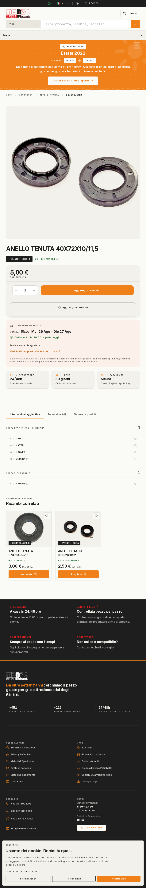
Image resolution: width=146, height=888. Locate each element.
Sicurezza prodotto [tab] (85, 414)
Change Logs (89, 781)
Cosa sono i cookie (19, 871)
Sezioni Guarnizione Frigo (97, 774)
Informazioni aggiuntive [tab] (25, 414)
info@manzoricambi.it (23, 828)
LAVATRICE (26, 95)
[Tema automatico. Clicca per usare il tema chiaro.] (77, 3)
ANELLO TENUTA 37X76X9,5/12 (21, 553)
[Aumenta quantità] (34, 290)
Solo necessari (28, 878)
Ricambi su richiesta (93, 754)
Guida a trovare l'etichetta (97, 767)
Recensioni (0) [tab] (57, 414)
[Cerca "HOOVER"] (135, 452)
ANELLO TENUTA (49, 95)
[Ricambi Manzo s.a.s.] (17, 676)
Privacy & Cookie (21, 754)
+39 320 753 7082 (22, 818)
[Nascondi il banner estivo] (137, 45)
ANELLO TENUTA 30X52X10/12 (70, 553)
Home (9, 95)
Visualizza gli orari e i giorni (70, 80)
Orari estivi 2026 (94, 827)
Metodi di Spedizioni (22, 761)
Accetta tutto (119, 878)
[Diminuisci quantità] (16, 290)
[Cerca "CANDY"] (135, 438)
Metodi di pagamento (23, 774)
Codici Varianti (90, 761)
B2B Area (87, 747)
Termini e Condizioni (23, 747)
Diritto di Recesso (21, 767)
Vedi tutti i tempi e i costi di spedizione (33, 351)
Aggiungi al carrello (87, 290)
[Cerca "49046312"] (135, 483)
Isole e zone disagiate (23, 345)
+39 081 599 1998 (21, 803)
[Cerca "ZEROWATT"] (135, 459)
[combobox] (85, 24)
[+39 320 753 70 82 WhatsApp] (49, 3)
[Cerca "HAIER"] (135, 445)
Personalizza (74, 878)
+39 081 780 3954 (21, 810)
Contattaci (17, 781)
